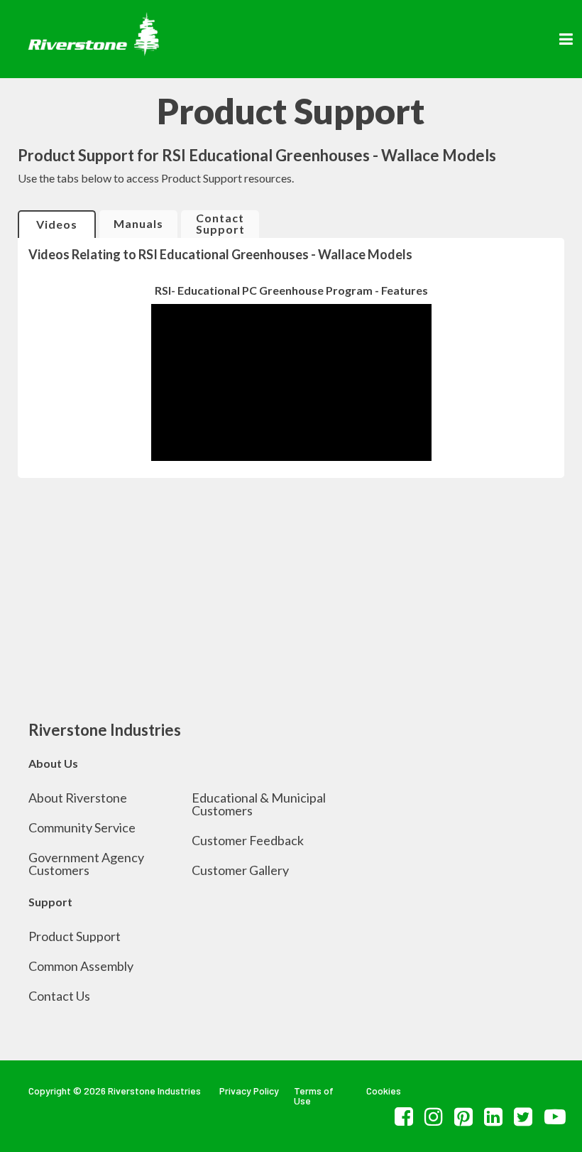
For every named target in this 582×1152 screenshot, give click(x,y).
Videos (56, 224)
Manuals (138, 223)
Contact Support (220, 223)
